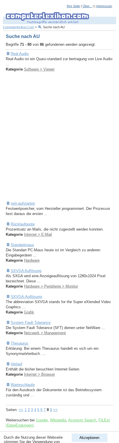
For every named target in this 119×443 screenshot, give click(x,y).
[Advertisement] (59, 136)
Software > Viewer (39, 69)
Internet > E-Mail (38, 234)
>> (55, 410)
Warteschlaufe (23, 385)
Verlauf (16, 364)
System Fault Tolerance (31, 322)
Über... (87, 6)
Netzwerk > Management (45, 333)
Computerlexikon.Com (18, 27)
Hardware (32, 260)
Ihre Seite (73, 6)
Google (42, 420)
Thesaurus (19, 343)
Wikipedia (58, 420)
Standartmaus (22, 245)
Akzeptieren (89, 438)
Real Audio (20, 54)
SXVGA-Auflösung (26, 296)
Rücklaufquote (23, 224)
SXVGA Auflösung (26, 271)
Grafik (29, 312)
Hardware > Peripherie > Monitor (51, 286)
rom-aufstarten (23, 203)
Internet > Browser (39, 374)
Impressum (104, 6)
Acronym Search (82, 420)
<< (21, 410)
